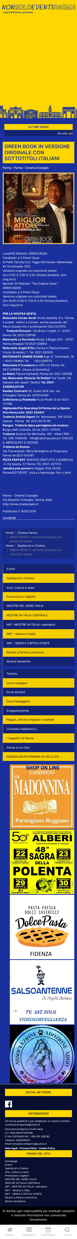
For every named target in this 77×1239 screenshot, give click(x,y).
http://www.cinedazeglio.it (20, 504)
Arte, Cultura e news (20, 587)
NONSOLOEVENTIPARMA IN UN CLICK (32, 756)
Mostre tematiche (18, 661)
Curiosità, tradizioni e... (22, 729)
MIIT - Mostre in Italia (21, 634)
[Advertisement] (38, 60)
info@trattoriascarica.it (45, 438)
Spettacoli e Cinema (20, 578)
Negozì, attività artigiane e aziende (30, 719)
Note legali (11, 1148)
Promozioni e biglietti (20, 596)
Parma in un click (18, 747)
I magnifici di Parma (20, 738)
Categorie (29, 1234)
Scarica (21, 434)
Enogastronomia (18, 710)
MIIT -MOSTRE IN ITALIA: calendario (31, 624)
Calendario (48, 1234)
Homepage (11, 1161)
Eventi (11, 569)
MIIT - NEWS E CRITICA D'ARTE (28, 643)
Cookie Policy (47, 1148)
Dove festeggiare (18, 701)
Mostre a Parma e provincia (25, 652)
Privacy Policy (28, 1148)
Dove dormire (15, 692)
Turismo (12, 673)
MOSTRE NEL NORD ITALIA (25, 606)
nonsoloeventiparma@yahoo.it (22, 1124)
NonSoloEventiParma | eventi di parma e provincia (38, 10)
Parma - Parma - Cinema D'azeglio (26, 168)
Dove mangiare (17, 683)
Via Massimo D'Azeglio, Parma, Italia (27, 500)
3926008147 (23, 1140)
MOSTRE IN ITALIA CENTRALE (27, 615)
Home (10, 1234)
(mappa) (18, 343)
